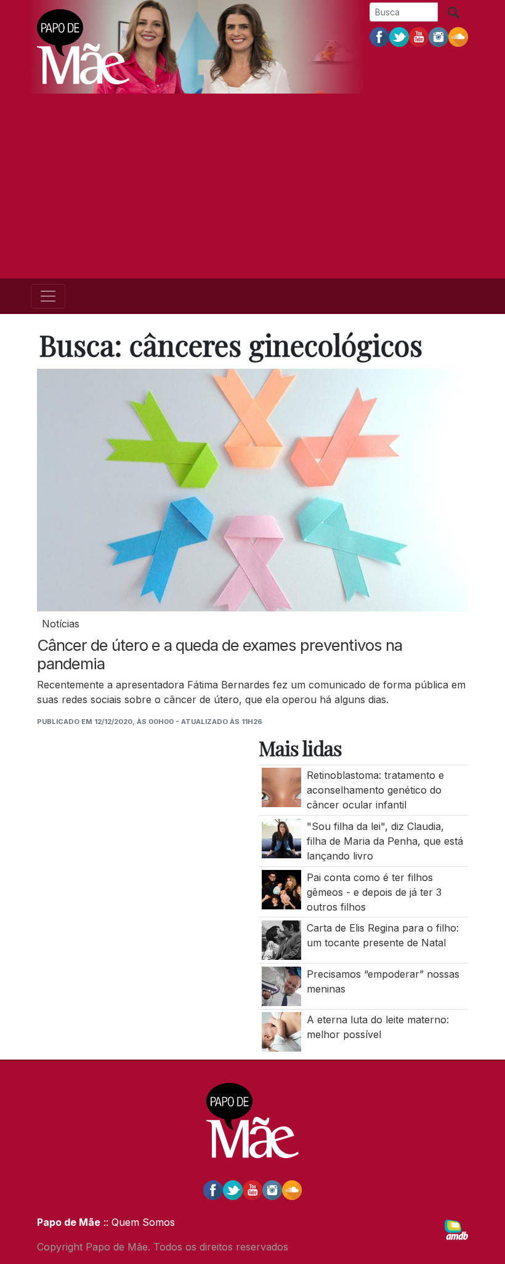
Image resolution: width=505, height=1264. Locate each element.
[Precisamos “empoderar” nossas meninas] (281, 985)
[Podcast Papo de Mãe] (458, 36)
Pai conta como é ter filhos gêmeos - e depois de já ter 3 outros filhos (374, 892)
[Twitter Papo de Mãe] (399, 36)
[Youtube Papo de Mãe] (419, 36)
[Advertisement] (252, 186)
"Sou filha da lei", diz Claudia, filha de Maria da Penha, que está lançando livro (385, 841)
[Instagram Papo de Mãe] (438, 36)
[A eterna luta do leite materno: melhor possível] (281, 1031)
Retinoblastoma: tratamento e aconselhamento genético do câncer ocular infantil (375, 790)
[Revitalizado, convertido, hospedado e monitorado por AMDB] (456, 1229)
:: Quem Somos (137, 1222)
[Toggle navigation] (48, 296)
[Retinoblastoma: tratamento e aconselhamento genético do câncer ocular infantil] (281, 787)
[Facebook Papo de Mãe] (379, 36)
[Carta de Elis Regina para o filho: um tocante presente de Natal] (281, 939)
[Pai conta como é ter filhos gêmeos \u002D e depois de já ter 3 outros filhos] (281, 888)
